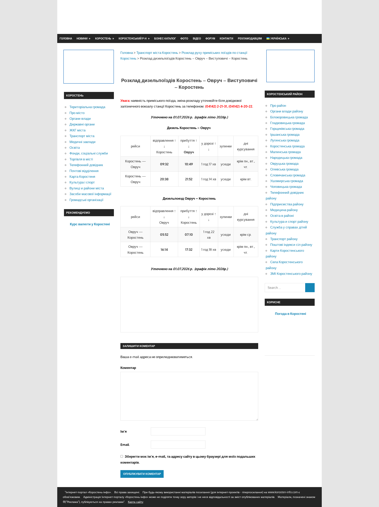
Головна (66, 38)
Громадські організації (86, 200)
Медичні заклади (82, 142)
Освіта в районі (282, 215)
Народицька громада (286, 157)
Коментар (128, 368)
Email (124, 444)
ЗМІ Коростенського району (291, 273)
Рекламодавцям (250, 38)
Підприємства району (287, 204)
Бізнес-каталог (165, 38)
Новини (82, 38)
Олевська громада (284, 169)
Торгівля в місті (81, 159)
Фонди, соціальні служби (88, 153)
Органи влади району (286, 111)
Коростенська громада (287, 146)
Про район (278, 105)
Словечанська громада (287, 175)
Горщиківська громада (287, 128)
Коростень (103, 38)
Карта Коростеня (82, 176)
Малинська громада (285, 152)
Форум (210, 38)
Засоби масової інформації (90, 194)
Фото (184, 38)
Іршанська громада (284, 134)
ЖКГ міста (77, 130)
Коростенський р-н (132, 38)
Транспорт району (284, 239)
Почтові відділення (84, 171)
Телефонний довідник (86, 165)
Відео (197, 38)
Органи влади (80, 118)
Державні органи (82, 124)
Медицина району (284, 210)
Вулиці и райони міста (86, 188)
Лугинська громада (284, 140)
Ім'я (123, 431)
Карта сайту (135, 501)
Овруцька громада (284, 163)
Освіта (74, 147)
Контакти (226, 38)
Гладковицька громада (287, 123)
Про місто (76, 113)
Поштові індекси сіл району (291, 244)
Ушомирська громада (286, 181)
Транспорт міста (81, 136)
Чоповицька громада (286, 186)
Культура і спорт (82, 182)
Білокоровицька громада (289, 117)
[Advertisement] (243, 17)
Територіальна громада (87, 107)
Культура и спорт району (289, 221)
